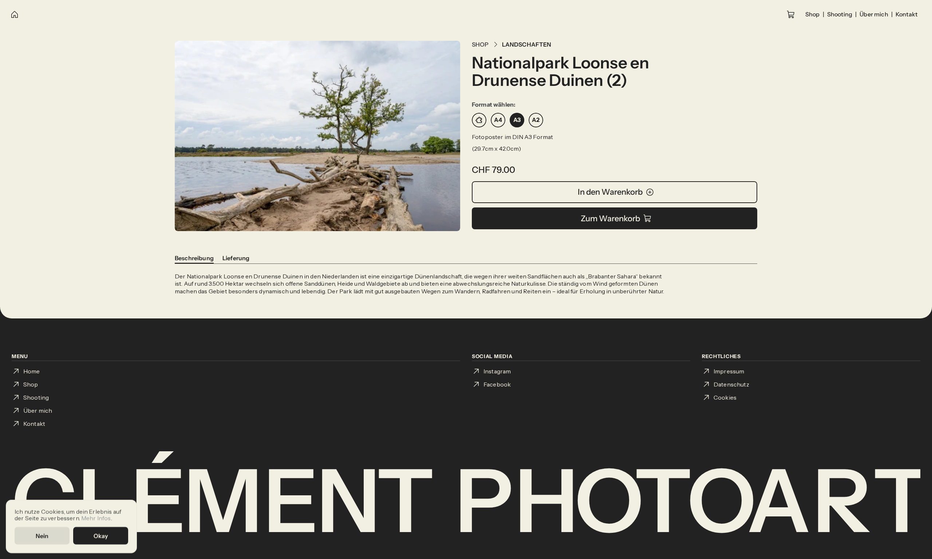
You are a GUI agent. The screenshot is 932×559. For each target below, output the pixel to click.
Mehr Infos (96, 517)
